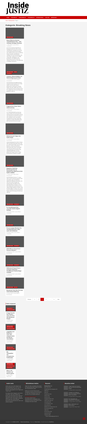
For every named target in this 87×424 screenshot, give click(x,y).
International (40, 17)
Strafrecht (14, 17)
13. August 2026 (10, 359)
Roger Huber (15, 174)
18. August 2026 (10, 340)
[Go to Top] (84, 418)
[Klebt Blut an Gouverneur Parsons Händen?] (15, 241)
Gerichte (46, 397)
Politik (45, 409)
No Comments (9, 80)
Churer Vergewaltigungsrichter (51, 416)
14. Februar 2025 (10, 79)
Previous (29, 299)
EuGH (45, 392)
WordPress (51, 421)
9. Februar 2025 (10, 109)
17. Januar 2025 (10, 174)
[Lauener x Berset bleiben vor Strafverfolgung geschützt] (15, 69)
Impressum (54, 17)
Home (8, 17)
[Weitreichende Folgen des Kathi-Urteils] (15, 129)
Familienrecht (22, 17)
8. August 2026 (9, 375)
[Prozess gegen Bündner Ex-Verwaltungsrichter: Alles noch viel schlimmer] (15, 220)
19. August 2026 (10, 320)
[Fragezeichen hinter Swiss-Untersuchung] (15, 99)
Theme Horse (37, 421)
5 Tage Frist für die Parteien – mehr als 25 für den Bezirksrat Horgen (11, 315)
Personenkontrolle (47, 408)
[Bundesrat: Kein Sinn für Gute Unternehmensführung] (15, 283)
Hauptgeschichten (11, 328)
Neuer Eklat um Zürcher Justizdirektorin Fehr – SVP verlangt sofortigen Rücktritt (14, 42)
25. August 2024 (10, 293)
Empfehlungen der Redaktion (10, 327)
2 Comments (9, 46)
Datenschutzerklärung (25, 421)
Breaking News (10, 37)
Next (58, 299)
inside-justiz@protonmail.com (30, 396)
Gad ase (47, 17)
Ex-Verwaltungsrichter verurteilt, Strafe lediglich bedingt (13, 209)
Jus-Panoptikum (47, 403)
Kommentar (46, 405)
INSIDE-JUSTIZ (16, 421)
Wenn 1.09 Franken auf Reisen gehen (10, 372)
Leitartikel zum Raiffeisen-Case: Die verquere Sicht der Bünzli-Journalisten (75, 393)
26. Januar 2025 (10, 139)
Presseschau (47, 411)
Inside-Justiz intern (48, 400)
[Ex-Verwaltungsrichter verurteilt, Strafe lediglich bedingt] (15, 200)
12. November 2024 (10, 211)
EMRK (45, 390)
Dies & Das (46, 387)
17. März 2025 (9, 44)
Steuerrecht (31, 17)
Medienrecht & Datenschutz (49, 406)
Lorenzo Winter (15, 44)
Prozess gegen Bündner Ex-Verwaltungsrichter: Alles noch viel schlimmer (14, 229)
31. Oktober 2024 (10, 232)
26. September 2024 (10, 251)
